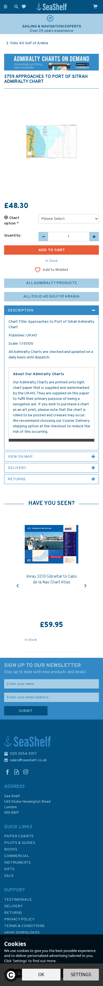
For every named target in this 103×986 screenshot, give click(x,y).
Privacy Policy (19, 919)
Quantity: (12, 235)
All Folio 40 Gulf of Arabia (51, 296)
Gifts (9, 869)
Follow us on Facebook (7, 771)
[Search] (15, 6)
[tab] (51, 310)
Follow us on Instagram (25, 771)
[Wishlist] (25, 6)
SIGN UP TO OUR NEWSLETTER (45, 668)
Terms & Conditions (24, 926)
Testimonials (18, 899)
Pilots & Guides (19, 843)
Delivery (13, 906)
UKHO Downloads (22, 932)
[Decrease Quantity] (43, 236)
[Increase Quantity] (94, 236)
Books (10, 849)
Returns (13, 913)
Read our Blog (16, 771)
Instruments (17, 862)
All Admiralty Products (51, 283)
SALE (9, 875)
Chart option (11, 221)
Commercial (16, 856)
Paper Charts (19, 836)
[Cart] (95, 6)
